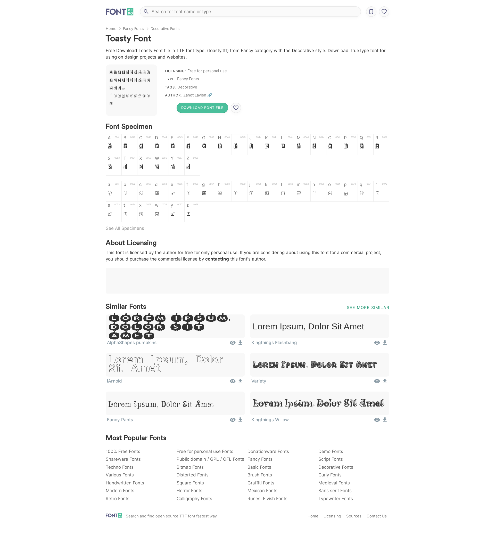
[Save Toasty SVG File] (236, 108)
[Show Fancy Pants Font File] (232, 421)
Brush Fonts (260, 474)
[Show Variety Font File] (377, 382)
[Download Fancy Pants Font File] (240, 421)
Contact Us (377, 516)
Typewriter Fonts (335, 498)
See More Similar (368, 307)
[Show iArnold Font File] (232, 382)
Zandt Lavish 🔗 (197, 95)
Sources (353, 516)
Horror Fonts (189, 490)
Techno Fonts (120, 467)
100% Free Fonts (123, 451)
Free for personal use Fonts (205, 451)
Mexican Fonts (262, 490)
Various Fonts (120, 474)
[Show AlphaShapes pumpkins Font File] (232, 344)
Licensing (332, 516)
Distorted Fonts (193, 474)
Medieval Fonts (334, 482)
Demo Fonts (330, 451)
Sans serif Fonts (335, 490)
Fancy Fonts (133, 28)
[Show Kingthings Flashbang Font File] (377, 344)
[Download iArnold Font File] (240, 382)
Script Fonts (330, 459)
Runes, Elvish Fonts (267, 498)
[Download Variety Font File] (385, 382)
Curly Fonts (330, 474)
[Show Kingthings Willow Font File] (377, 421)
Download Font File (202, 107)
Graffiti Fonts (261, 482)
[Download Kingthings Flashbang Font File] (385, 344)
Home (111, 28)
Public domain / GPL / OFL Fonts (210, 459)
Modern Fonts (120, 490)
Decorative (187, 87)
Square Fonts (190, 482)
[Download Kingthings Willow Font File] (385, 421)
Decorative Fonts (165, 28)
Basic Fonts (259, 467)
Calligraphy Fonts (194, 498)
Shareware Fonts (123, 459)
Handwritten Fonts (125, 482)
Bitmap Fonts (190, 467)
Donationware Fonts (268, 451)
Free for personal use (207, 70)
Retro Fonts (117, 498)
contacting (217, 259)
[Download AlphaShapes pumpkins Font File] (240, 344)
